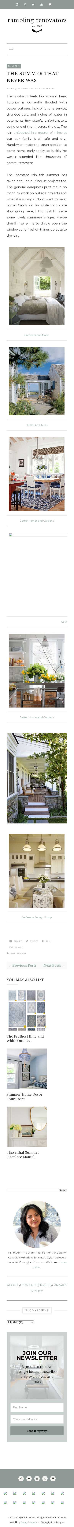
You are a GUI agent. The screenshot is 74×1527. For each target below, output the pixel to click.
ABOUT (12, 1285)
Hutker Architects (36, 425)
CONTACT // (30, 1285)
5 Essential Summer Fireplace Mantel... (23, 1154)
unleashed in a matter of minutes (40, 132)
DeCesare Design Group (37, 917)
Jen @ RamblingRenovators (27, 88)
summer (14, 65)
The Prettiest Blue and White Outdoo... (25, 1038)
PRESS (45, 1285)
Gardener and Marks (36, 335)
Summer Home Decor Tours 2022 (25, 1096)
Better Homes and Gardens (37, 520)
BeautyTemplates (30, 1522)
